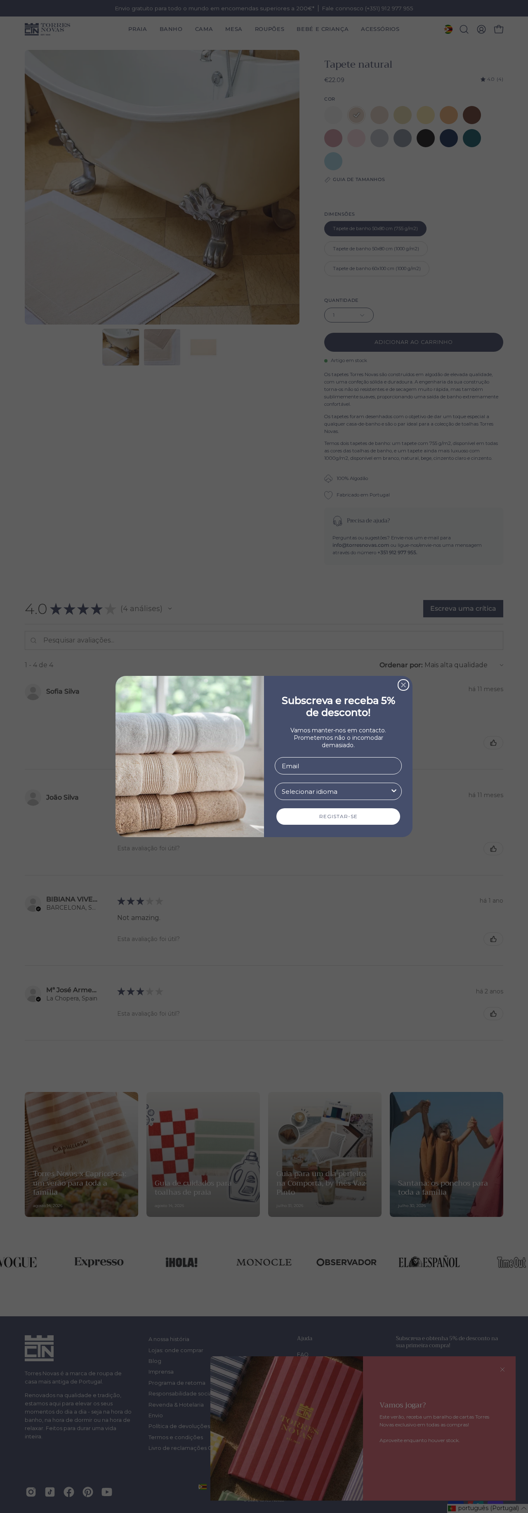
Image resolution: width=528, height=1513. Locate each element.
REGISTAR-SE (338, 816)
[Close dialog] (403, 685)
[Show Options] (394, 791)
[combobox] (336, 791)
